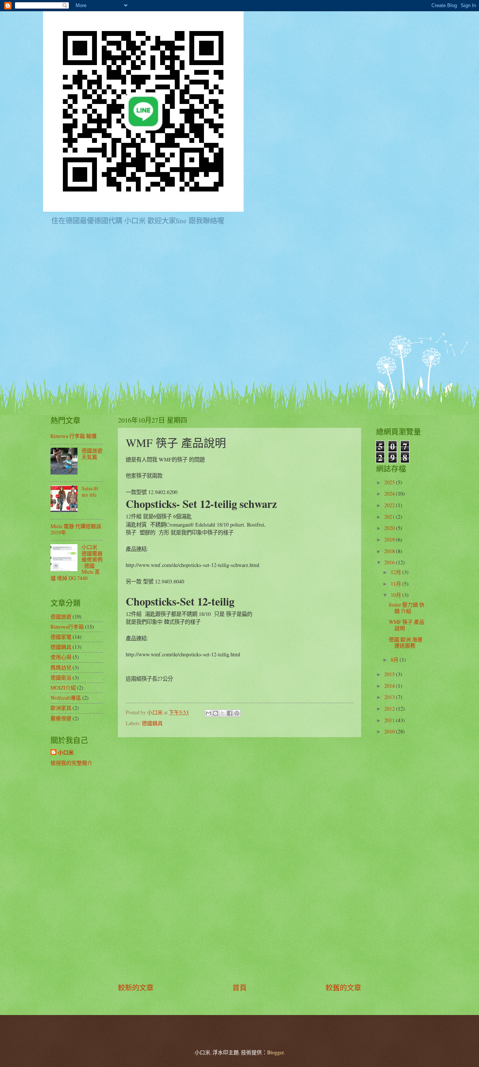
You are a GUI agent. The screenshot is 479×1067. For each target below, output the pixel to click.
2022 (390, 505)
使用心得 (61, 656)
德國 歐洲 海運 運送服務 (405, 642)
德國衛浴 (61, 677)
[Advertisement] (239, 860)
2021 (390, 516)
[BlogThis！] (215, 713)
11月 (396, 583)
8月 (395, 659)
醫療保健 (61, 718)
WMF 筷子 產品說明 (406, 625)
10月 (396, 594)
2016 (390, 562)
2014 (390, 685)
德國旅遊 (61, 616)
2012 (390, 708)
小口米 (66, 752)
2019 (390, 539)
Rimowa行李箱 (67, 626)
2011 (390, 720)
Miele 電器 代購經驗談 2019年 (76, 529)
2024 (390, 493)
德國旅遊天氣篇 (92, 453)
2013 (390, 696)
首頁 (239, 987)
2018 (390, 551)
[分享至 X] (222, 713)
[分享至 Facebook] (230, 713)
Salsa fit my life (90, 491)
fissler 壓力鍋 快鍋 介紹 (406, 607)
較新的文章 (135, 987)
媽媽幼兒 (61, 667)
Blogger (275, 1052)
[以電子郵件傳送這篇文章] (208, 713)
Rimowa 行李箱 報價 (74, 435)
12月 (396, 572)
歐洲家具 (61, 707)
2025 (390, 482)
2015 (390, 674)
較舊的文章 (343, 987)
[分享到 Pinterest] (237, 713)
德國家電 (61, 636)
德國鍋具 (152, 723)
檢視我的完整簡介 (71, 762)
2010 (390, 731)
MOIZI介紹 (63, 687)
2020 (390, 527)
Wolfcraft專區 (66, 697)
